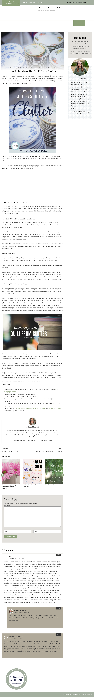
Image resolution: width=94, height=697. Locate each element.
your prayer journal (55, 408)
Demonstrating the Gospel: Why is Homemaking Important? (9, 486)
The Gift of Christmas (51, 485)
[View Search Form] (90, 2)
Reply (58, 554)
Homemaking (45, 23)
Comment (7, 505)
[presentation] (11, 471)
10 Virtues (20, 23)
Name (7, 531)
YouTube (59, 23)
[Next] (62, 475)
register (74, 51)
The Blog (12, 23)
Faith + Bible (28, 23)
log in (72, 53)
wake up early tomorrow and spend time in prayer (30, 408)
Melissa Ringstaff (20, 610)
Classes (53, 23)
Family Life (37, 23)
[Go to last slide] (2, 475)
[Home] (7, 67)
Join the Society (68, 23)
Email (36, 531)
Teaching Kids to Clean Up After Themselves (49, 450)
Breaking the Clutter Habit (10, 450)
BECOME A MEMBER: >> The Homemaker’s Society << (77, 2)
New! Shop (79, 23)
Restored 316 (89, 694)
